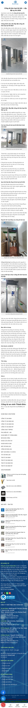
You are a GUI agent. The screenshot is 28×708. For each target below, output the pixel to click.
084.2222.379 (10, 640)
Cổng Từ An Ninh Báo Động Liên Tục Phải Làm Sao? (15, 521)
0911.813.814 (10, 631)
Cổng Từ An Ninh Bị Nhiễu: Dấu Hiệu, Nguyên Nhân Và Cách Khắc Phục (16, 515)
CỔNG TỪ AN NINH (6, 418)
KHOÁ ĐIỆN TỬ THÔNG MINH (9, 435)
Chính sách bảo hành (7, 679)
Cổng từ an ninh (6, 663)
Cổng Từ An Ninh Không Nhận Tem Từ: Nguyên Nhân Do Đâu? (14, 509)
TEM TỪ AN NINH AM (6, 460)
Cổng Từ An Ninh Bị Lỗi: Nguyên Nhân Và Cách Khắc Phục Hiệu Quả (15, 533)
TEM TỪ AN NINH (6, 457)
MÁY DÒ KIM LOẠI (6, 446)
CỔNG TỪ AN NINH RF (7, 426)
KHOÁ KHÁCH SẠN (6, 443)
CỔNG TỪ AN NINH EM (7, 424)
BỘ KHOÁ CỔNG (5, 438)
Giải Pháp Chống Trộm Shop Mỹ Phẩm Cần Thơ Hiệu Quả (15, 538)
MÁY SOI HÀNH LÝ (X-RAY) (8, 452)
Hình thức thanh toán (7, 677)
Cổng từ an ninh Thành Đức (13, 404)
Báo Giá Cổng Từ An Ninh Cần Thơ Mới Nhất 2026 (16, 550)
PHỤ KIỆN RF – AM (6, 432)
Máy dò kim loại (6, 668)
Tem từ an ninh (6, 665)
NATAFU (14, 697)
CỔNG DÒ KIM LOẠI (6, 449)
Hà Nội (20, 406)
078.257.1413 (10, 616)
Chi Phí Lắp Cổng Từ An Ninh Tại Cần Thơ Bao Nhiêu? (15, 544)
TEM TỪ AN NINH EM (7, 463)
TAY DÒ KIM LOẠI (5, 454)
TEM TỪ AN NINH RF (6, 466)
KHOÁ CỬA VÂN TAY (6, 440)
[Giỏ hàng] (25, 2)
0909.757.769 (10, 624)
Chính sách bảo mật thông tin (9, 684)
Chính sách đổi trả (6, 682)
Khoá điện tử (5, 670)
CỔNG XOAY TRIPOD (7, 429)
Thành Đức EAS (15, 695)
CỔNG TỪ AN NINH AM (7, 421)
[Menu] (2, 2)
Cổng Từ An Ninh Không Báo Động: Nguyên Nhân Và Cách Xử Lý (15, 527)
